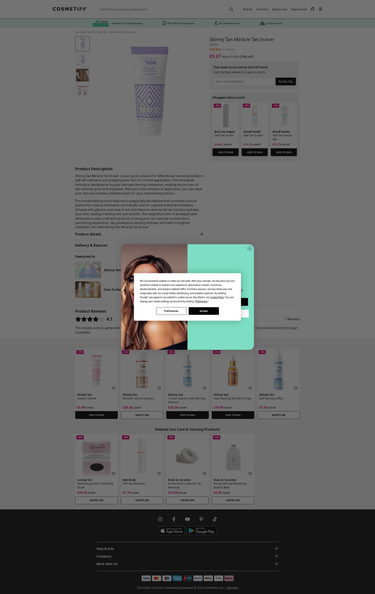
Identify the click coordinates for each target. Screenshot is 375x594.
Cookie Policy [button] (217, 297)
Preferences (171, 311)
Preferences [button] (201, 301)
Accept (204, 311)
